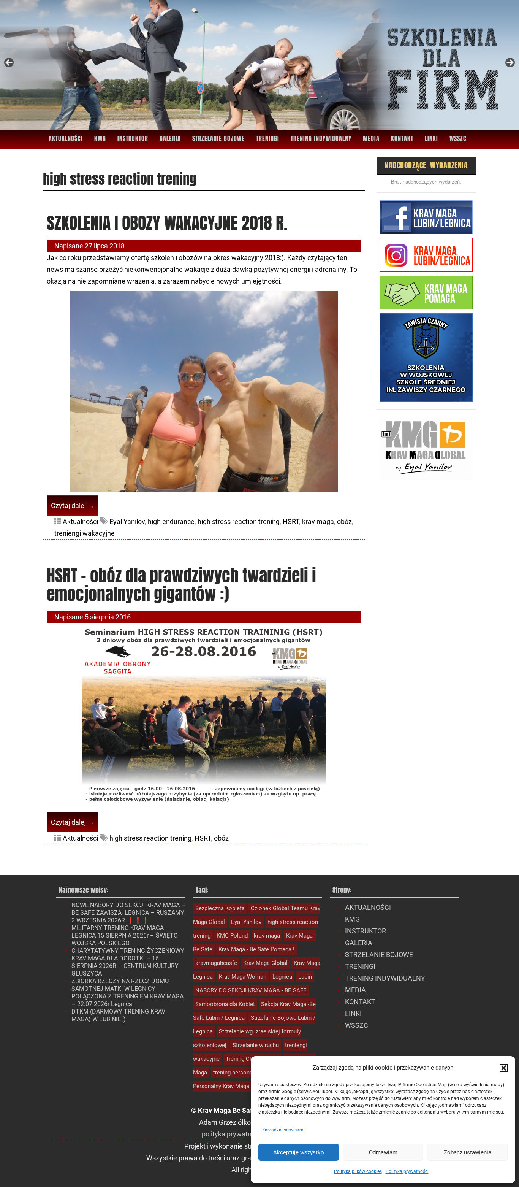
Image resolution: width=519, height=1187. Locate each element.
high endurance (171, 521)
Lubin (305, 976)
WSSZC (458, 138)
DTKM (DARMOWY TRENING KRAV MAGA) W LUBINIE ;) (118, 1015)
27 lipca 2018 (105, 246)
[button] (504, 1068)
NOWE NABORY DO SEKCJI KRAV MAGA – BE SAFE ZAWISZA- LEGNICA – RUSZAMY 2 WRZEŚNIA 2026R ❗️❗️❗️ (128, 912)
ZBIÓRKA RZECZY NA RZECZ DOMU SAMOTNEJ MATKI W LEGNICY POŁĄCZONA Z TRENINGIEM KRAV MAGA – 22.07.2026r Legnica (127, 993)
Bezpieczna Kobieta (220, 908)
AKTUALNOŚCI (66, 138)
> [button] (509, 63)
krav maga (318, 521)
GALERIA (170, 138)
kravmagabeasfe (216, 963)
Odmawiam (383, 1152)
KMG (100, 138)
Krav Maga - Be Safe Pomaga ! (256, 949)
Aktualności (80, 521)
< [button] (9, 63)
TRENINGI (267, 138)
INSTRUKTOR (132, 138)
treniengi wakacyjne (84, 533)
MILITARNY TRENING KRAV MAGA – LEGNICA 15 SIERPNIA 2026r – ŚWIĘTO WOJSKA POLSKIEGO (124, 935)
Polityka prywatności (407, 1171)
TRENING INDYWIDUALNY (321, 138)
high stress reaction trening (239, 521)
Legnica (282, 976)
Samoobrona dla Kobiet (225, 1004)
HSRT (291, 521)
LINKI (431, 138)
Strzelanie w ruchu (256, 1045)
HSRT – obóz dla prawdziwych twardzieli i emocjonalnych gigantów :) (181, 584)
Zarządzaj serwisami (283, 1130)
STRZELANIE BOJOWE (218, 138)
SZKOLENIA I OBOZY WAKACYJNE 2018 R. (167, 222)
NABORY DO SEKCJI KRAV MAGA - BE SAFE (251, 990)
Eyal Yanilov (127, 521)
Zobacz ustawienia (467, 1152)
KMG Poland (232, 935)
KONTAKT (402, 138)
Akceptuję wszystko (298, 1152)
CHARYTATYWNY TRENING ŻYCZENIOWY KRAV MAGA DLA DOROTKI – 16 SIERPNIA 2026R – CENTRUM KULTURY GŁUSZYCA (127, 962)
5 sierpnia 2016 (108, 617)
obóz (344, 521)
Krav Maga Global (265, 963)
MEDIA (371, 138)
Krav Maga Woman (242, 976)
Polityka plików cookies (358, 1171)
